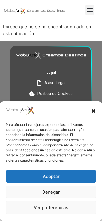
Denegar (51, 192)
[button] (93, 111)
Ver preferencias (51, 207)
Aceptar (51, 176)
